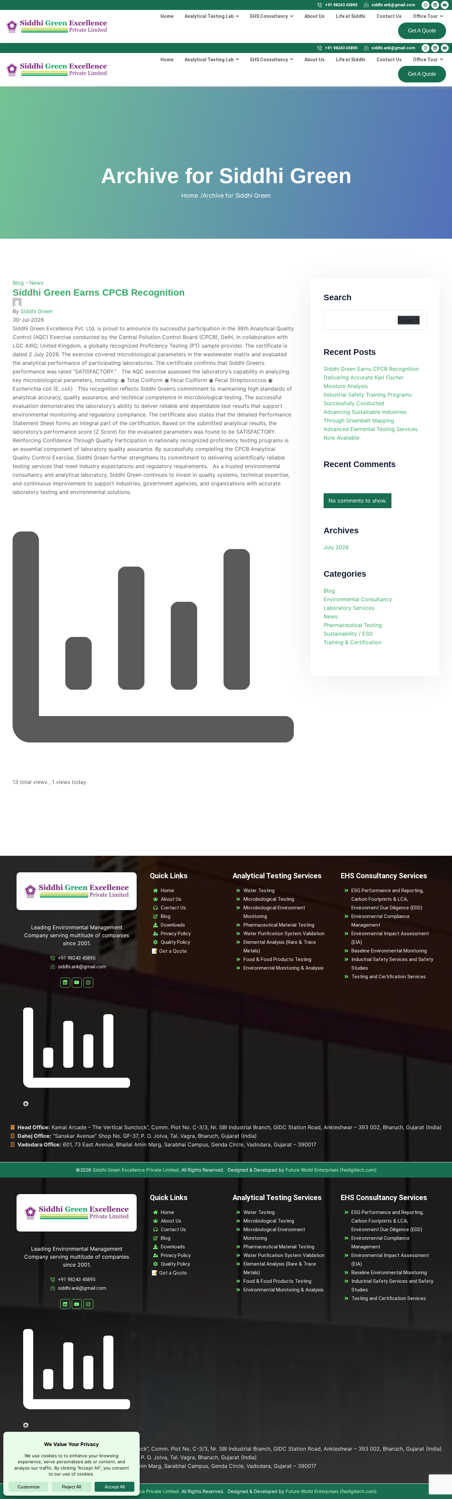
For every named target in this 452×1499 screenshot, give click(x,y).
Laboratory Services (349, 607)
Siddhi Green (37, 311)
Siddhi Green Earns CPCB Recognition (99, 292)
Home (189, 195)
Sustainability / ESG (348, 633)
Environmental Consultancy (358, 599)
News (36, 282)
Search (337, 297)
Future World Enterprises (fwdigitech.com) (331, 1170)
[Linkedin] (435, 5)
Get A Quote (422, 30)
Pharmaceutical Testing (353, 625)
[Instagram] (425, 5)
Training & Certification (353, 642)
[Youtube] (445, 5)
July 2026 (336, 547)
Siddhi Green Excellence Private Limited (136, 1170)
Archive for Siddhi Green (237, 195)
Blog (18, 282)
